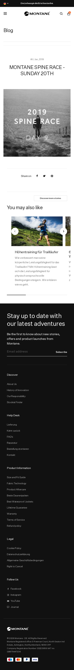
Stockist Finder (15, 402)
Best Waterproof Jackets (20, 501)
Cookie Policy (14, 548)
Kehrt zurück (13, 430)
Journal (15, 607)
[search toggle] (61, 13)
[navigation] (15, 231)
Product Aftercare (16, 489)
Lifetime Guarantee (17, 507)
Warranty (12, 513)
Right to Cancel (15, 566)
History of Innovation (18, 390)
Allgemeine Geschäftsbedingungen (25, 560)
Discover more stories (50, 198)
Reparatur (12, 442)
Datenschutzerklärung (18, 554)
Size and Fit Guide (16, 477)
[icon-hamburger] (5, 13)
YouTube (15, 600)
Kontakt (11, 455)
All (31, 59)
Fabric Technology (16, 483)
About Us (12, 384)
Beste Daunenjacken (17, 495)
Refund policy (14, 525)
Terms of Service (16, 519)
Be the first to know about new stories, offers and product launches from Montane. (33, 338)
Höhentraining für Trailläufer (36, 252)
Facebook (16, 588)
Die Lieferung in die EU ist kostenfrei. (37, 3)
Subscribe (61, 352)
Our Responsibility (16, 396)
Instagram (16, 594)
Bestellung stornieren (18, 448)
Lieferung (12, 424)
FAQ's (10, 436)
